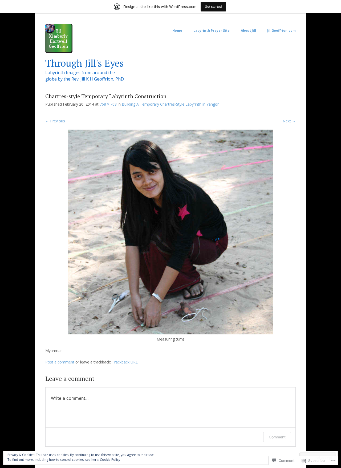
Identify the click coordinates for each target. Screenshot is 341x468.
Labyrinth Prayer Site (211, 30)
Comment (277, 437)
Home (177, 30)
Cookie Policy (110, 459)
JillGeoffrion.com (281, 30)
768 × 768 (108, 104)
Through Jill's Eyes (84, 63)
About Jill (248, 30)
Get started (213, 7)
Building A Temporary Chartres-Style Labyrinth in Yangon (171, 104)
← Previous (55, 120)
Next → (289, 120)
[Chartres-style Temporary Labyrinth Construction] (170, 332)
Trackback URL (125, 362)
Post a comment (59, 362)
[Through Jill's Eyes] (58, 51)
